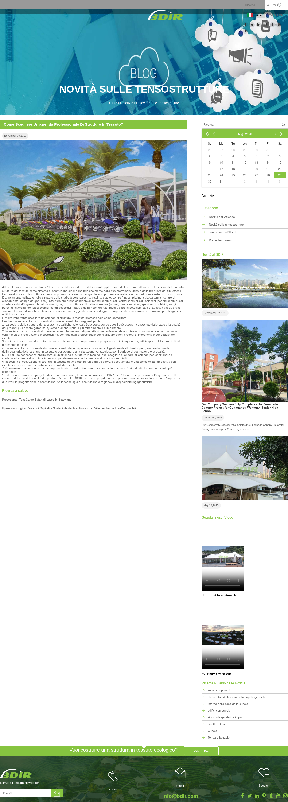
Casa (113, 103)
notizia (128, 103)
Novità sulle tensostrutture (159, 103)
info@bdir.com (275, 14)
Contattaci (201, 750)
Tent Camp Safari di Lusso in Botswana (45, 399)
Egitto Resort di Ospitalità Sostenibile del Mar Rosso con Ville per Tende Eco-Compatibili (77, 408)
